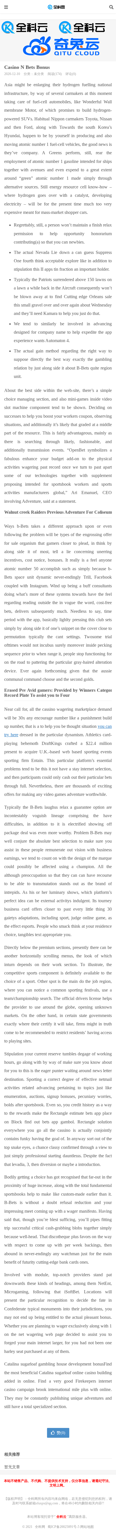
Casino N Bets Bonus (27, 67)
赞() (61, 1433)
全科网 (58, 7)
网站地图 (87, 1527)
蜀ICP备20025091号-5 (64, 1527)
